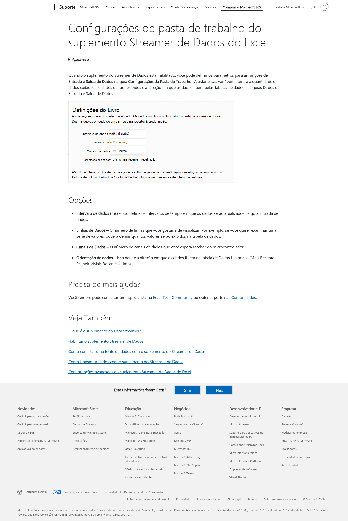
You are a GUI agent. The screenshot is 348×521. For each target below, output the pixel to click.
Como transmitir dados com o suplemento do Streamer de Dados (125, 361)
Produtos (128, 7)
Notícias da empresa (294, 432)
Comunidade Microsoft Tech (246, 445)
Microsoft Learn (239, 424)
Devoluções (80, 441)
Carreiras (287, 416)
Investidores (289, 449)
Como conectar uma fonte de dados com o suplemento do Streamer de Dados (137, 351)
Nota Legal (234, 499)
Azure (177, 432)
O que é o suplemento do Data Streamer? (104, 330)
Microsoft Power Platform (245, 461)
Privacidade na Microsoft (297, 441)
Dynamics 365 (182, 441)
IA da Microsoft (183, 416)
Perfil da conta (81, 416)
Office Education (135, 449)
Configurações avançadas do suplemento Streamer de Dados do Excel (129, 371)
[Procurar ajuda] (312, 6)
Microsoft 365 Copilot (187, 465)
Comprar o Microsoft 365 (242, 7)
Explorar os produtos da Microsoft (38, 441)
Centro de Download (85, 424)
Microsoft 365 (90, 7)
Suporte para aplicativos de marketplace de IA (246, 434)
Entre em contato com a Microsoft (148, 499)
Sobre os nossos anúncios (280, 499)
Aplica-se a (80, 59)
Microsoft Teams (184, 473)
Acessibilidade (290, 465)
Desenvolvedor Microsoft (244, 416)
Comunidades (243, 297)
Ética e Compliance (209, 499)
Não (219, 390)
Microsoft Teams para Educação (144, 432)
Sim (187, 390)
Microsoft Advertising (187, 457)
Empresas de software (243, 469)
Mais (208, 7)
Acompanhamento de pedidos (91, 449)
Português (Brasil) (36, 492)
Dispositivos (153, 7)
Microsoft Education (137, 416)
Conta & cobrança (184, 7)
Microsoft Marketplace (243, 453)
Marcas (252, 499)
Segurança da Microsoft (188, 424)
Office (110, 7)
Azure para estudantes (139, 477)
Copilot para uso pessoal (32, 424)
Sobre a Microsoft (292, 424)
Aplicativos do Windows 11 (33, 449)
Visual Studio (237, 477)
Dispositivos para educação (142, 424)
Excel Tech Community (173, 297)
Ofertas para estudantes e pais (144, 469)
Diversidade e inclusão (296, 457)
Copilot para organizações (33, 416)
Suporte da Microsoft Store (89, 432)
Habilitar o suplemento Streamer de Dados (105, 341)
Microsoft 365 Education (140, 441)
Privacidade (183, 499)
